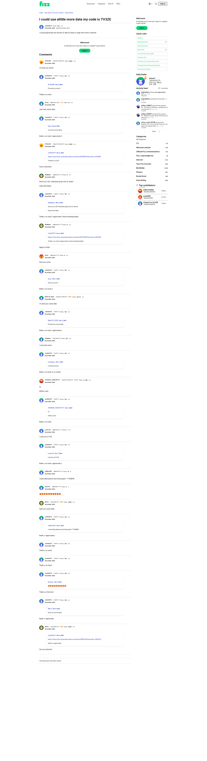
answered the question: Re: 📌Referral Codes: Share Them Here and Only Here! (154, 115)
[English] (45, 3)
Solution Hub (142, 57)
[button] (41, 27)
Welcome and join (152, 148)
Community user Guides (146, 53)
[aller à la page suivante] (159, 131)
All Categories (141, 139)
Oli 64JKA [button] (48, 61)
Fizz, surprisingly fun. (152, 156)
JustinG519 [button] (48, 26)
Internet (152, 160)
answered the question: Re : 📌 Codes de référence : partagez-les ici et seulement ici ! (154, 107)
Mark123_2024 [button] (49, 297)
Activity (140, 38)
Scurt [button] (46, 255)
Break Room (152, 176)
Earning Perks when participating (149, 65)
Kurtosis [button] (47, 486)
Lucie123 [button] (48, 430)
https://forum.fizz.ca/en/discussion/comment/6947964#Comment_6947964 (74, 237)
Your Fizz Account (152, 164)
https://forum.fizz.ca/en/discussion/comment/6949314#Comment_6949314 (74, 639)
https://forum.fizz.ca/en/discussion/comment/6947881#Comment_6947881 (74, 157)
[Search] (156, 4)
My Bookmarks (152, 42)
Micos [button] (47, 502)
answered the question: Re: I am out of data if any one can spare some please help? (154, 124)
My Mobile (152, 168)
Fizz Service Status (144, 69)
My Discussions (143, 46)
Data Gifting (152, 180)
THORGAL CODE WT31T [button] (52, 380)
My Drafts (152, 50)
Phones (152, 172)
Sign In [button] (84, 51)
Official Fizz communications (152, 152)
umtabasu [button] (48, 338)
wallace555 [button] (48, 471)
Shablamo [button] (48, 175)
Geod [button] (46, 102)
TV (152, 143)
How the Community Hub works (148, 61)
